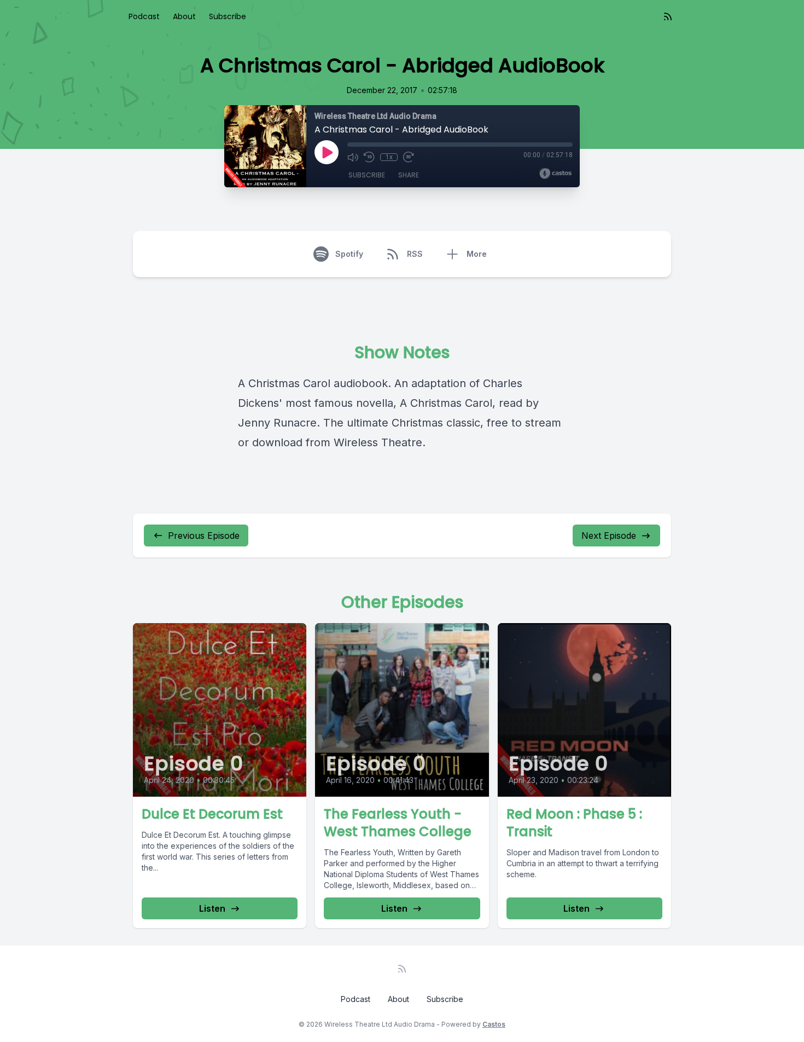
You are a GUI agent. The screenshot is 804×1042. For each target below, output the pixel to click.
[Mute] (352, 157)
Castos (493, 1024)
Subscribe (227, 16)
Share (408, 175)
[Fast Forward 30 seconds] (408, 157)
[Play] (326, 152)
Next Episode (608, 535)
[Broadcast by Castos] (555, 173)
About (184, 16)
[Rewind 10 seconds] (369, 157)
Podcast (144, 16)
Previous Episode (204, 535)
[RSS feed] (668, 16)
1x (389, 157)
